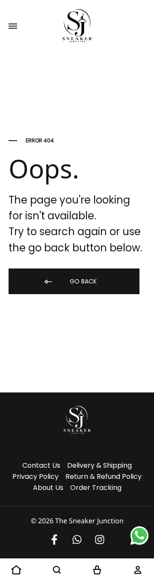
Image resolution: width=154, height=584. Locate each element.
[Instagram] (99, 539)
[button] (16, 570)
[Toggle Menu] (13, 26)
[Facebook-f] (54, 539)
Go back (82, 281)
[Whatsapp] (77, 539)
